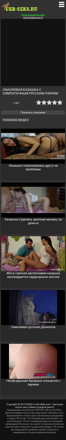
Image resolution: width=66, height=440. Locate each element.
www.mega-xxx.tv (33, 17)
